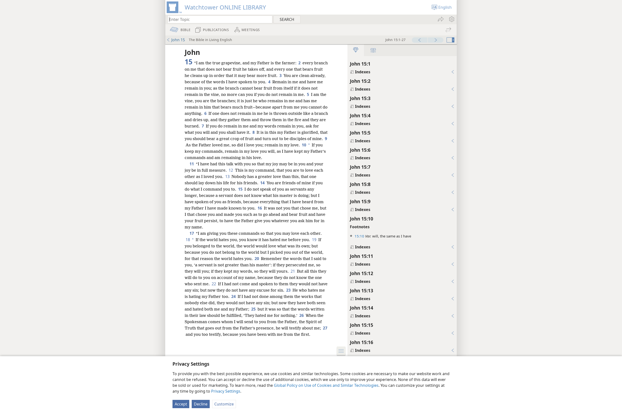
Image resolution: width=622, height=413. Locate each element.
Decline (200, 404)
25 (254, 309)
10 (304, 145)
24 (234, 296)
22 (214, 284)
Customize (224, 404)
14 (263, 182)
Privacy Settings (225, 391)
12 (231, 170)
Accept (181, 404)
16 (260, 208)
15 (240, 189)
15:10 (359, 236)
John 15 (178, 39)
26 (302, 315)
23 (289, 290)
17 (192, 233)
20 (257, 258)
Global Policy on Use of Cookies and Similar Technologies (326, 385)
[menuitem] (451, 19)
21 (293, 271)
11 (192, 164)
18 (188, 239)
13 (228, 176)
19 (314, 239)
